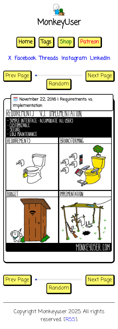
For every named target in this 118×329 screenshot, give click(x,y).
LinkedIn (100, 58)
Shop (66, 42)
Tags (46, 42)
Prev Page (17, 76)
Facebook (25, 58)
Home (25, 42)
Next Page (100, 76)
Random (59, 84)
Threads (48, 58)
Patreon (89, 42)
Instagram (74, 58)
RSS (70, 320)
